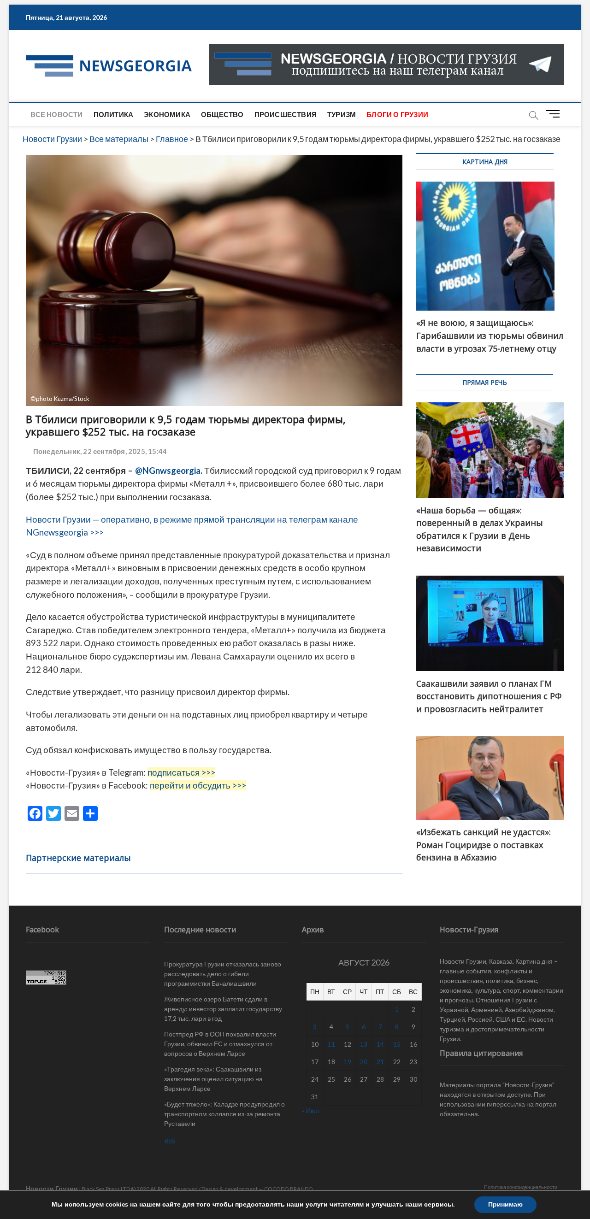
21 (380, 1062)
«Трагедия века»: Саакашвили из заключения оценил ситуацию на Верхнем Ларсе (213, 1078)
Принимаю (505, 1204)
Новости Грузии (52, 1188)
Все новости (56, 114)
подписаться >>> (181, 772)
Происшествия (285, 114)
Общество (222, 114)
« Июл (310, 1110)
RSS (170, 1141)
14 (380, 1044)
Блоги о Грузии (397, 114)
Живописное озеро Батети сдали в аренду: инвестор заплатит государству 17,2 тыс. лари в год (223, 1008)
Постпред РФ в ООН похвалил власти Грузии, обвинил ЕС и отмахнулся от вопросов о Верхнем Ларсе (220, 1043)
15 (397, 1044)
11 (331, 1044)
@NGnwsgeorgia (168, 470)
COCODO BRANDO (288, 1188)
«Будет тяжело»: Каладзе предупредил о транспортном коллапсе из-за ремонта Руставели (224, 1113)
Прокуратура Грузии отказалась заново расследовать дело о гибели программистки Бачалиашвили (222, 973)
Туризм (341, 114)
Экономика (167, 114)
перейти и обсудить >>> (198, 785)
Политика (114, 114)
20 (363, 1062)
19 (347, 1062)
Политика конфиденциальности (520, 1187)
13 (363, 1044)
